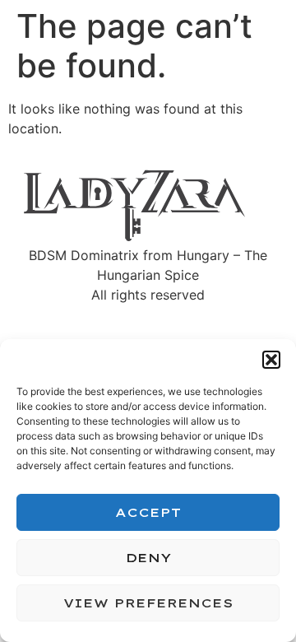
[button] (271, 359)
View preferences (148, 603)
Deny (148, 557)
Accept (148, 512)
